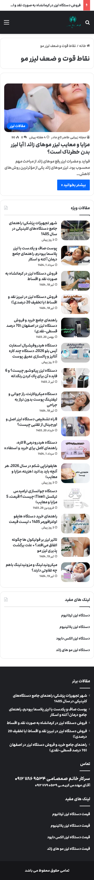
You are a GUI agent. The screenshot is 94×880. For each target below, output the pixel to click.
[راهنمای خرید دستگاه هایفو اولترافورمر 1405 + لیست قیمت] (75, 523)
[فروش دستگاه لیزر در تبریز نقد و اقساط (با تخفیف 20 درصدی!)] (75, 304)
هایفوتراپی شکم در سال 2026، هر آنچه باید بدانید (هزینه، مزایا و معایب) (31, 471)
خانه (83, 46)
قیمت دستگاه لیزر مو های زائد (68, 848)
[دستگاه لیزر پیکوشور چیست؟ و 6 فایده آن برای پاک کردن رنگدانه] (75, 378)
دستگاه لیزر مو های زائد (73, 650)
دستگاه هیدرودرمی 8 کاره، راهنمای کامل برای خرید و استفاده (30, 445)
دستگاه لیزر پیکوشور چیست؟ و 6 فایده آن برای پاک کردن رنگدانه (31, 373)
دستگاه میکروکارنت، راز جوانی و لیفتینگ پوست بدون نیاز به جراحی (32, 399)
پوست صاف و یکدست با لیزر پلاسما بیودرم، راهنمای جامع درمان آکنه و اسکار (34, 253)
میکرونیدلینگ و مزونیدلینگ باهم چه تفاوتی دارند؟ (31, 567)
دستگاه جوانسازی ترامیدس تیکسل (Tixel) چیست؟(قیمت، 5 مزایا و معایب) (31, 496)
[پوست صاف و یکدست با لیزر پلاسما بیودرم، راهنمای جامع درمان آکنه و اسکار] (75, 255)
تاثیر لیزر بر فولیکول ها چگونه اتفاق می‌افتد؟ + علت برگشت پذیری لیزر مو (34, 545)
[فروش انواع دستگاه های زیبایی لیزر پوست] (73, 22)
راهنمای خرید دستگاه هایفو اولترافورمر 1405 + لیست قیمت (33, 519)
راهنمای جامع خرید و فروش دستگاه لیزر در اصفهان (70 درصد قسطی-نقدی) (31, 325)
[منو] (6, 24)
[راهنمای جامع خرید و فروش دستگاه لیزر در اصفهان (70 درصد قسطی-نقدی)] (75, 327)
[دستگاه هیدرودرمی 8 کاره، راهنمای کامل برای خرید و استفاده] (75, 450)
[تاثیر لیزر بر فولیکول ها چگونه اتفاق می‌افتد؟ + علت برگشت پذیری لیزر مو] (75, 547)
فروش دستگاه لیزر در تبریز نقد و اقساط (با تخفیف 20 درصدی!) (32, 299)
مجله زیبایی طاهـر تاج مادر (68, 137)
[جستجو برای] (87, 24)
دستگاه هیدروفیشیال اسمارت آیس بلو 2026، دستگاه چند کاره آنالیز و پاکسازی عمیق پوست (33, 351)
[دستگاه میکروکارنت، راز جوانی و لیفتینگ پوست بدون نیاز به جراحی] (75, 401)
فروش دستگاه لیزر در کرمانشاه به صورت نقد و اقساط (42, 5)
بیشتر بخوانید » (73, 185)
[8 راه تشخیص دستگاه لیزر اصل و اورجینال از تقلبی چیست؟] (75, 426)
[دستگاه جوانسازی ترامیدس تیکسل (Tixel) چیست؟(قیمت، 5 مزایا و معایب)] (75, 498)
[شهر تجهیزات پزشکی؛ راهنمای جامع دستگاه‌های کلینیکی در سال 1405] (75, 230)
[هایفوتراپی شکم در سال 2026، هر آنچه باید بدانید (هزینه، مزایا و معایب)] (75, 473)
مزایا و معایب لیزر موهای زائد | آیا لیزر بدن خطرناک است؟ (50, 148)
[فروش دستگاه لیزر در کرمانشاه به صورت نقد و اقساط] (75, 281)
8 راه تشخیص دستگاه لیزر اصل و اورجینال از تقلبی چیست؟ (31, 421)
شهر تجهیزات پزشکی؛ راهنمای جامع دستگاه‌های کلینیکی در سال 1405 (33, 228)
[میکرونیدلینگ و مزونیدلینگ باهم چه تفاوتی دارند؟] (75, 572)
